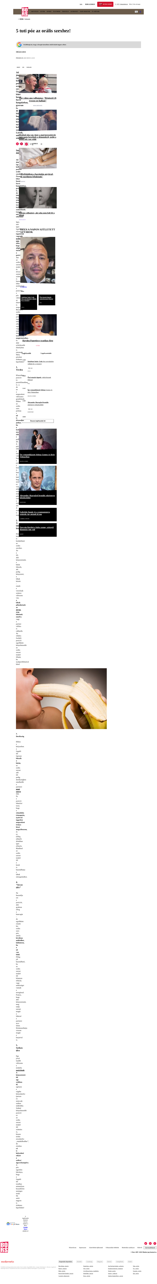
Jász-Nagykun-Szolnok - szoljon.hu (116, 1266)
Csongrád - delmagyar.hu (64, 1276)
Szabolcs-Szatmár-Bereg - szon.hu (115, 1276)
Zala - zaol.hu (136, 1273)
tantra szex (29, 67)
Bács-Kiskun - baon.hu (64, 1266)
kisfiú (21, 534)
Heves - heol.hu (86, 1276)
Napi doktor (85, 11)
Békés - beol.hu (62, 1271)
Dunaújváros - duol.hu (88, 1266)
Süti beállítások (150, 1248)
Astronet (74, 11)
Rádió (130, 1261)
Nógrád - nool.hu (112, 1271)
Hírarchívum (72, 1247)
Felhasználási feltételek (112, 1247)
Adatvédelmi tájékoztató (96, 1247)
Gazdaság (89, 1261)
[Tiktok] (145, 1243)
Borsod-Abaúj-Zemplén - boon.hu (66, 1273)
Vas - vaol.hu (136, 1268)
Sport (49, 11)
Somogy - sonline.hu (112, 1273)
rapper (22, 291)
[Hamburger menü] (17, 11)
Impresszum (82, 1247)
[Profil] (140, 11)
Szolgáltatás (119, 1261)
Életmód (56, 11)
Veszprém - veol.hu (137, 1271)
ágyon (18, 610)
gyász (38, 345)
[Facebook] (154, 1243)
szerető (18, 67)
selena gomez (32, 396)
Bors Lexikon (90, 4)
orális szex (21, 52)
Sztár (42, 11)
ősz (41, 302)
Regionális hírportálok (65, 1261)
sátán (21, 143)
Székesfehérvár (122, 4)
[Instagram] (150, 1243)
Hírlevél (139, 1247)
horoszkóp (22, 219)
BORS (22, 19)
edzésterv (31, 412)
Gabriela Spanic (24, 518)
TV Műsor (95, 11)
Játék (81, 4)
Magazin (99, 1261)
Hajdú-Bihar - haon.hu (88, 1273)
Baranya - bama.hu (63, 1268)
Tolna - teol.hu (136, 1266)
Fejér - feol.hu (86, 1268)
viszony (22, 181)
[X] (17, 144)
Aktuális (34, 11)
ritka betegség (37, 105)
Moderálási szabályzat (128, 1247)
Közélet (79, 1261)
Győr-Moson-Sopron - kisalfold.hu (91, 1271)
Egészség (27, 19)
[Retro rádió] (101, 4)
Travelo (65, 11)
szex (23, 67)
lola (22, 307)
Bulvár (109, 1261)
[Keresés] (136, 12)
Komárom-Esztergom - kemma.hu (115, 1268)
